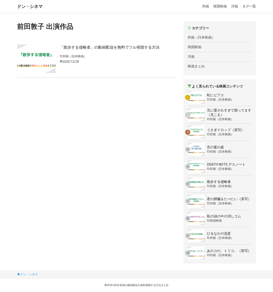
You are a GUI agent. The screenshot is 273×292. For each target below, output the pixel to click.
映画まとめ (196, 66)
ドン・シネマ (30, 6)
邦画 (205, 6)
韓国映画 (220, 6)
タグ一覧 (249, 6)
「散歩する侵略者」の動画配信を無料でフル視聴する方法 (110, 47)
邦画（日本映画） (201, 37)
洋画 (234, 6)
